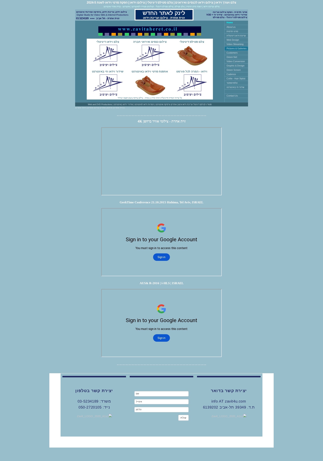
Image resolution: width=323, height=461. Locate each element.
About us (231, 27)
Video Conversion (236, 61)
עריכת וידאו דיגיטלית (236, 35)
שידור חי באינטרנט (235, 87)
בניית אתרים (119, 107)
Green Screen (234, 70)
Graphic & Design (235, 65)
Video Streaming (235, 44)
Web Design (233, 40)
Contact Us (232, 95)
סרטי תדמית (232, 31)
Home (230, 22)
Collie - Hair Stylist (236, 78)
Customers (232, 53)
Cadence (231, 74)
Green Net (232, 57)
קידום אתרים (93, 107)
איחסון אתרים (106, 107)
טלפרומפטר (232, 83)
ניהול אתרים (81, 107)
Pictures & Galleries (237, 48)
